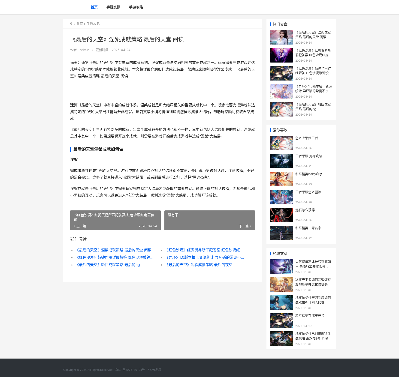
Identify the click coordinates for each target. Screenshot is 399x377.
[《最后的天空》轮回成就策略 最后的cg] (281, 105)
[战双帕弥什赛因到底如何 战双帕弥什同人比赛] (281, 298)
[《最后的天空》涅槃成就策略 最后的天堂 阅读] (281, 33)
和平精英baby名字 (309, 174)
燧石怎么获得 (305, 210)
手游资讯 (113, 7)
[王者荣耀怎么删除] (281, 192)
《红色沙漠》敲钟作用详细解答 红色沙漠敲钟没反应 (115, 257)
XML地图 (155, 369)
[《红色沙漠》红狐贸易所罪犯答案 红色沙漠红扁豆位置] (281, 51)
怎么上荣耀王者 (306, 138)
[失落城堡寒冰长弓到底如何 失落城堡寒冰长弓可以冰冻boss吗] (281, 262)
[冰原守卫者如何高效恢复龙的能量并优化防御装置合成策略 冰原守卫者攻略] (281, 280)
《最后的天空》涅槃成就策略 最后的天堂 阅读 (113, 250)
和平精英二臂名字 (308, 228)
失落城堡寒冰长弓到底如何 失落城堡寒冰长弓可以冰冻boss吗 (313, 266)
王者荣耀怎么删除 (308, 192)
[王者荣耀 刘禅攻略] (281, 157)
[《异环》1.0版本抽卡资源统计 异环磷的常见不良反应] (281, 87)
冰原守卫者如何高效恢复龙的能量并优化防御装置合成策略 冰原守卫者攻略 (313, 284)
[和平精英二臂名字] (281, 228)
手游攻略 (136, 7)
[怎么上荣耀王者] (281, 139)
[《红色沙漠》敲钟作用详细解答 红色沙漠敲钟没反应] (281, 69)
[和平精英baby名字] (281, 175)
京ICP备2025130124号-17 (132, 369)
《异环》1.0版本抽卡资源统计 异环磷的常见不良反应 (205, 257)
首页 (94, 7)
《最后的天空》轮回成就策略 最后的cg (107, 264)
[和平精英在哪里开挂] (281, 316)
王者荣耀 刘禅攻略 (308, 156)
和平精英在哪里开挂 (309, 315)
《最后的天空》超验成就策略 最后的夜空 (199, 264)
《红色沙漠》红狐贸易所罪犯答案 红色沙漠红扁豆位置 (205, 250)
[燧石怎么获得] (281, 210)
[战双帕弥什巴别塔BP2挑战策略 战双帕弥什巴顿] (281, 334)
